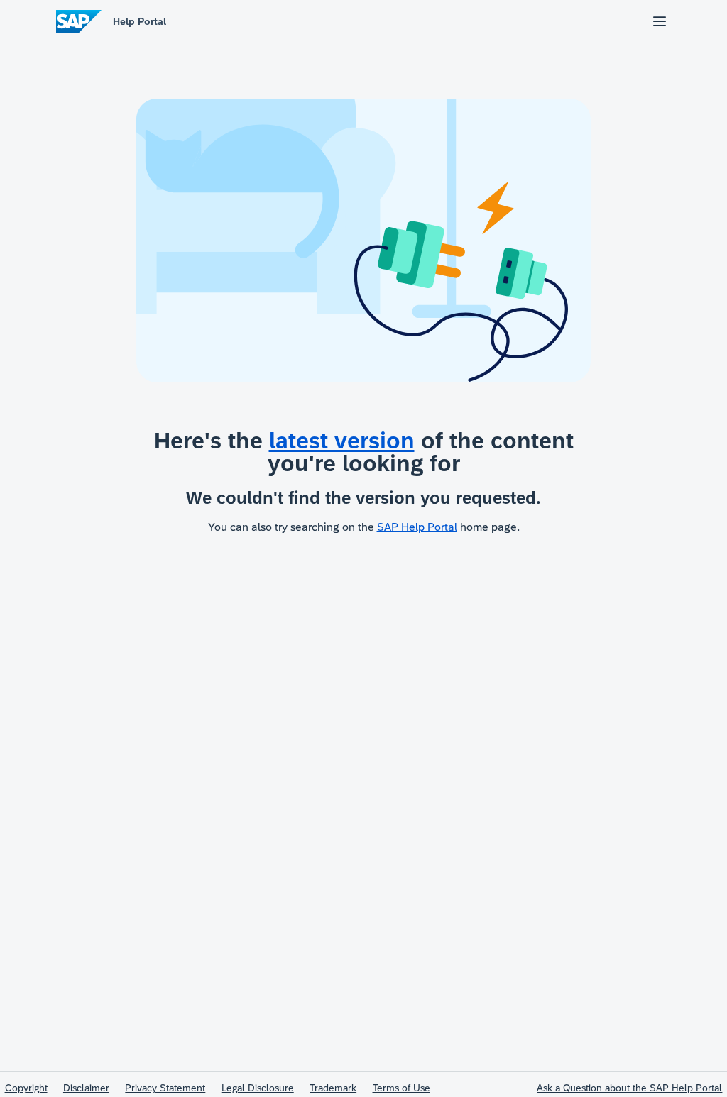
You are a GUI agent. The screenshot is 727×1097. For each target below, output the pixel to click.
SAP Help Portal (417, 527)
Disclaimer (86, 1087)
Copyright (26, 1087)
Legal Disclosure (258, 1087)
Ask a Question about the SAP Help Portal (629, 1087)
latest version (342, 440)
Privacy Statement (165, 1087)
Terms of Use (401, 1087)
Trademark (333, 1087)
